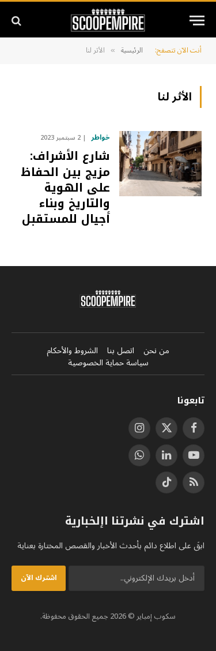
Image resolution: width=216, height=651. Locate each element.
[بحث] (18, 20)
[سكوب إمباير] (108, 20)
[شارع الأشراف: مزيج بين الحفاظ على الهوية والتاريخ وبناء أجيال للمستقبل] (160, 163)
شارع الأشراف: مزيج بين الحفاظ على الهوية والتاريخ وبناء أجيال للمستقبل (65, 187)
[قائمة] (197, 20)
